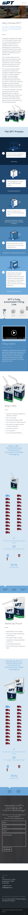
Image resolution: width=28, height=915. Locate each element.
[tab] (4, 313)
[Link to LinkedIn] (25, 913)
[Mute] (24, 338)
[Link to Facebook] (23, 913)
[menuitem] (22, 3)
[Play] (3, 338)
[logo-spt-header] (11, 3)
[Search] (22, 3)
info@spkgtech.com (7, 887)
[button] (14, 332)
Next (27, 308)
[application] (14, 332)
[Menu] (25, 2)
